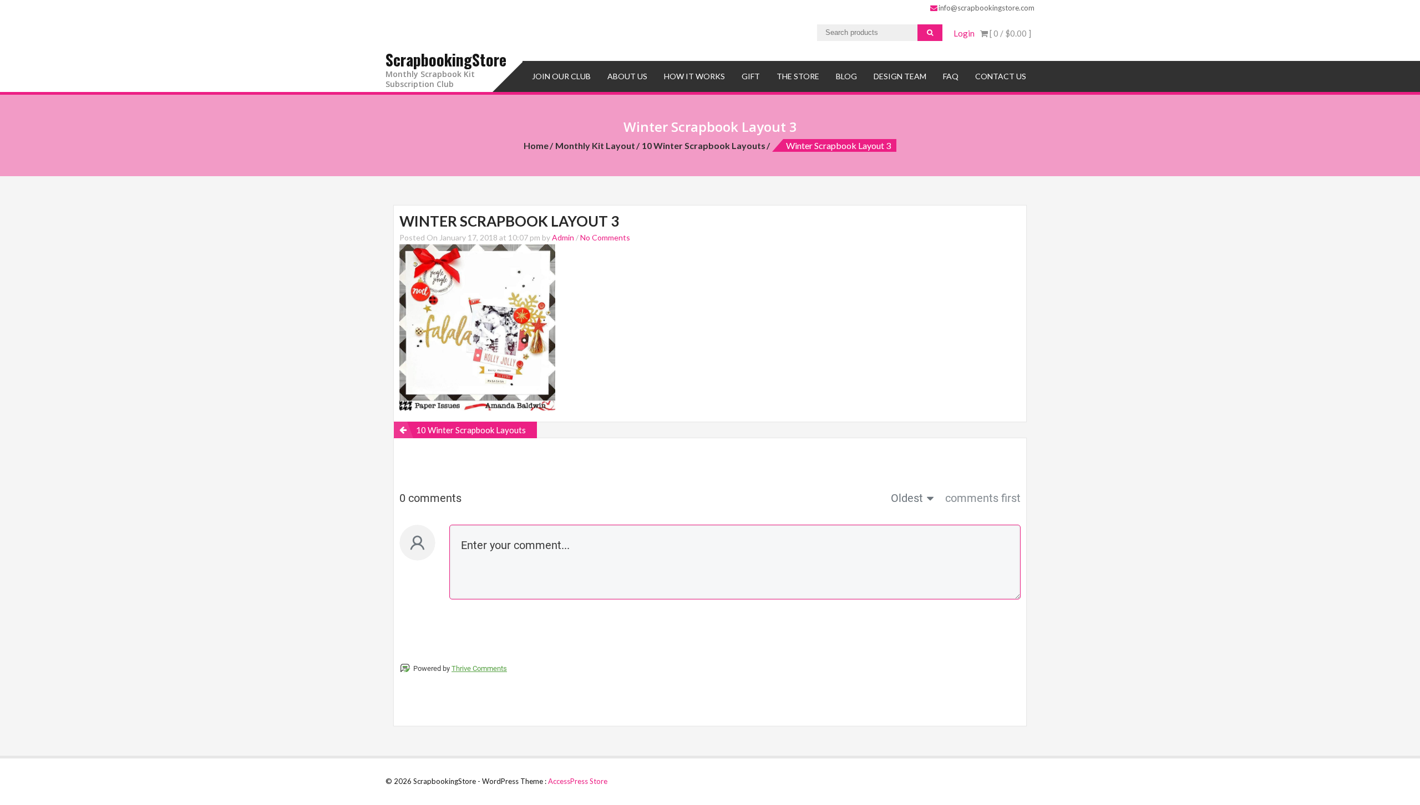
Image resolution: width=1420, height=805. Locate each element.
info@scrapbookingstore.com (986, 7)
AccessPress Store (577, 781)
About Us (627, 76)
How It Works (694, 76)
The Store (798, 76)
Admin (563, 237)
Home (536, 145)
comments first (983, 498)
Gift (751, 76)
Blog (846, 76)
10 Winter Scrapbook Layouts (703, 145)
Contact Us (1000, 76)
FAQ (950, 76)
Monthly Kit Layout (595, 145)
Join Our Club (561, 76)
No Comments (605, 237)
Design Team (900, 76)
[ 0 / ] (1009, 33)
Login (964, 33)
